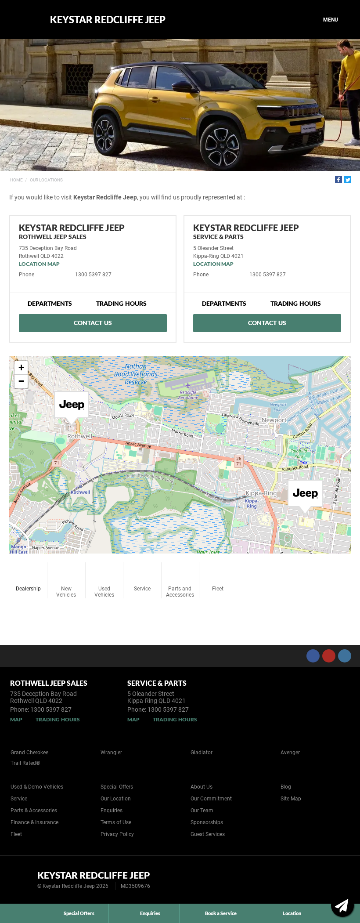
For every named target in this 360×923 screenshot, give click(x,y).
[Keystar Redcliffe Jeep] (23, 19)
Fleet (217, 589)
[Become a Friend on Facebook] (313, 655)
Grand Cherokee (29, 752)
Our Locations (46, 179)
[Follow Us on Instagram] (344, 655)
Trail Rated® (25, 763)
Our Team (202, 810)
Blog (286, 787)
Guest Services (208, 834)
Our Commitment (211, 799)
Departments (50, 303)
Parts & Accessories (34, 810)
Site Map (291, 799)
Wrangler (111, 752)
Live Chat (342, 905)
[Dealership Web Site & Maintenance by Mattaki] (337, 880)
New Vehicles (66, 592)
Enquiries (111, 810)
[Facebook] (338, 179)
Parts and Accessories (180, 592)
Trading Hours (121, 303)
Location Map (39, 264)
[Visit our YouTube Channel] (328, 655)
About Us (201, 787)
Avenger (290, 752)
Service (142, 589)
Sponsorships (207, 822)
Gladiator (201, 752)
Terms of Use (116, 822)
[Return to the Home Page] (21, 879)
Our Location (116, 799)
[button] (71, 408)
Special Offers (117, 787)
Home (16, 179)
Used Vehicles (104, 592)
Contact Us (93, 322)
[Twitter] (347, 179)
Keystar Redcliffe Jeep (108, 20)
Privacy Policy (117, 834)
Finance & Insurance (34, 822)
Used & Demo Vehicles (37, 787)
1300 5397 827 (93, 274)
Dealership (28, 589)
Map (16, 719)
